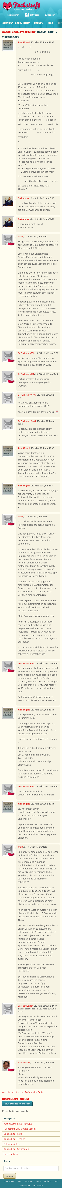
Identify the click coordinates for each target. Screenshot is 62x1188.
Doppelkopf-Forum (15, 1098)
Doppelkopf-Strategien (18, 32)
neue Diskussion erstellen (17, 1103)
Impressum (38, 1186)
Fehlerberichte (11, 1144)
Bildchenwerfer (25, 1006)
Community (22, 22)
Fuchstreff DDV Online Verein (19, 1128)
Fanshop (28, 1181)
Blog (19, 1181)
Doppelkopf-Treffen (14, 1139)
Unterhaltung (10, 1154)
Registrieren (13, 15)
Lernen (38, 22)
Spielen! (7, 22)
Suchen (10, 1176)
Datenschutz (24, 1186)
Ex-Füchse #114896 (27, 395)
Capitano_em (24, 198)
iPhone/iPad (9, 1181)
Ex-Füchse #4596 (26, 353)
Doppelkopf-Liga (12, 1133)
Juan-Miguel (24, 42)
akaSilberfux (24, 1062)
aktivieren (35, 15)
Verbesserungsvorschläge (17, 1123)
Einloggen (50, 15)
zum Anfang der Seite (31, 1092)
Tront (20, 236)
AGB (56, 1181)
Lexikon (47, 1181)
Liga (50, 22)
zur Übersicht (9, 1092)
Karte (38, 1181)
